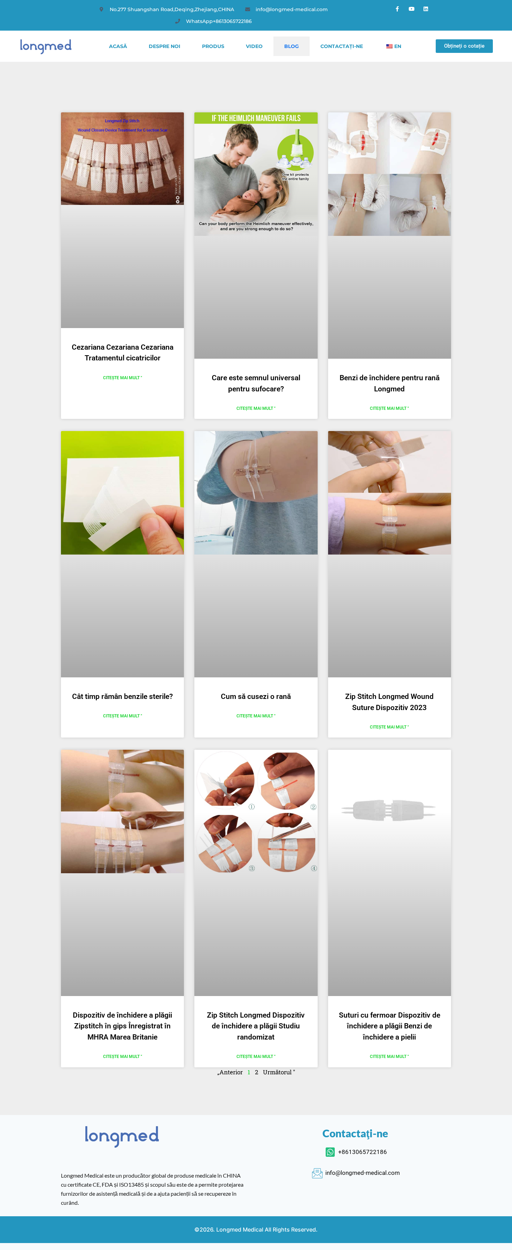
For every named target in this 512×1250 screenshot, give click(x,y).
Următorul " (279, 1072)
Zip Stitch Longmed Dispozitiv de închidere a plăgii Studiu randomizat (256, 1026)
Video (254, 46)
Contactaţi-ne (341, 46)
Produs (213, 46)
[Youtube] (411, 8)
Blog (291, 46)
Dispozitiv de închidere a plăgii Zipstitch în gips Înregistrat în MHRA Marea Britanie (122, 1026)
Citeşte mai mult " (122, 377)
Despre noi (164, 46)
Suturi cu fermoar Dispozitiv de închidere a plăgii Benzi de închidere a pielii (389, 1026)
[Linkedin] (426, 8)
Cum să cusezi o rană (256, 696)
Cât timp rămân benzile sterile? (122, 696)
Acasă (118, 46)
